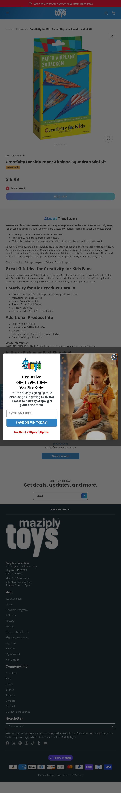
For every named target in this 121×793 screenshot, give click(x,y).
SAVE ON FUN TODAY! (31, 422)
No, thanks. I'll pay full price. (31, 432)
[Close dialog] (114, 357)
